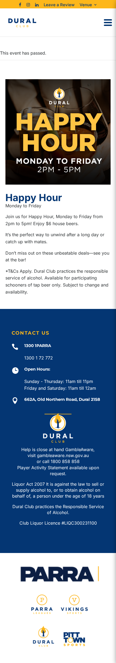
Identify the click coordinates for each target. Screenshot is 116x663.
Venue (86, 5)
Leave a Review (59, 5)
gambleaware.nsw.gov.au (63, 455)
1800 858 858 (65, 461)
